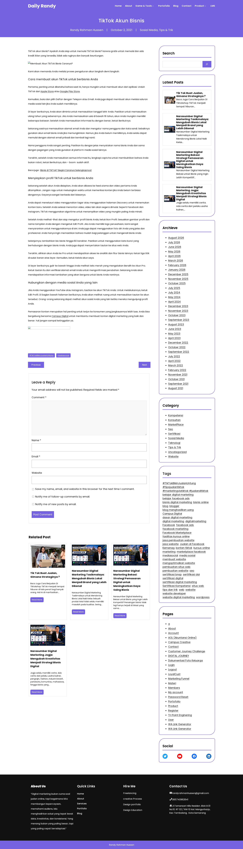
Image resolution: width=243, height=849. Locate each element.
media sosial (187, 555)
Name (36, 440)
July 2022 (174, 356)
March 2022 (175, 365)
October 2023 (176, 315)
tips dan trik (170, 589)
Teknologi (174, 442)
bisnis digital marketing (177, 502)
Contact (173, 647)
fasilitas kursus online (176, 536)
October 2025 (177, 283)
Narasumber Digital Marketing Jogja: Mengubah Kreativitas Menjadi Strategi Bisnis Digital (45, 658)
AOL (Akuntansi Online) (182, 637)
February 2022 (177, 370)
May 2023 (174, 333)
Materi (172, 683)
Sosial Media (149, 30)
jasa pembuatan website (178, 540)
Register (173, 710)
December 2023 (178, 306)
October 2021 (176, 379)
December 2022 (178, 342)
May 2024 (174, 297)
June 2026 (174, 247)
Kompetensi (175, 415)
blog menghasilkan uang (178, 510)
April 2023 (174, 338)
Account (173, 633)
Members (174, 688)
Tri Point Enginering (180, 715)
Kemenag (169, 548)
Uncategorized (177, 452)
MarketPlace (176, 424)
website (190, 589)
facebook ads (185, 525)
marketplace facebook (191, 551)
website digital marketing (179, 597)
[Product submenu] (206, 6)
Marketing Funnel (178, 678)
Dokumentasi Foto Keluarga (185, 660)
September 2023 (178, 320)
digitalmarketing (195, 521)
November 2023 (178, 311)
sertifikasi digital (173, 578)
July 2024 (174, 292)
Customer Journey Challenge (186, 651)
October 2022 (176, 347)
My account (175, 692)
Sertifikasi (174, 433)
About (172, 628)
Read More (37, 599)
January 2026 (176, 269)
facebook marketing (175, 529)
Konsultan (174, 420)
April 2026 (174, 256)
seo (192, 570)
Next (144, 364)
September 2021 (178, 383)
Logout (172, 669)
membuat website (174, 559)
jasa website (171, 544)
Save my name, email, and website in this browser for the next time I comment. (84, 489)
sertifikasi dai (191, 574)
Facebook (169, 525)
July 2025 (174, 288)
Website (37, 473)
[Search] (206, 64)
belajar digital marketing (178, 494)
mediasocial (63, 355)
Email (36, 456)
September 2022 (178, 351)
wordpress (203, 597)
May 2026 (174, 251)
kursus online (202, 548)
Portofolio (174, 701)
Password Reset (178, 697)
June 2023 (174, 329)
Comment (39, 397)
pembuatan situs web (176, 567)
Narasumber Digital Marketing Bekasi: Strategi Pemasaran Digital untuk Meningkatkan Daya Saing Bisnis (127, 580)
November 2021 (177, 374)
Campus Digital (60, 316)
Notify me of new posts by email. (55, 504)
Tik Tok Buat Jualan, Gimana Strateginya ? (45, 575)
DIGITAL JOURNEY (178, 656)
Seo (170, 429)
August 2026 (176, 237)
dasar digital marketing (177, 517)
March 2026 (175, 260)
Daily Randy (42, 6)
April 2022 (174, 361)
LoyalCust (174, 674)
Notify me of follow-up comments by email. (62, 496)
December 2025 (178, 274)
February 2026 (177, 265)
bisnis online (201, 502)
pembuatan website (175, 570)
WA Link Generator (179, 724)
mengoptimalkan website (179, 563)
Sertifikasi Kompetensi (177, 586)
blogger (174, 506)
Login (171, 665)
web (181, 589)
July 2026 (174, 242)
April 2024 (174, 301)
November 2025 (178, 279)
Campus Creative (179, 642)
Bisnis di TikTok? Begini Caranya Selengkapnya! (66, 170)
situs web (198, 586)
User (171, 719)
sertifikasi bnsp (172, 574)
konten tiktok (184, 548)
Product (173, 706)
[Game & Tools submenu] (153, 6)
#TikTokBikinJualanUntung (41, 355)
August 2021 (175, 388)
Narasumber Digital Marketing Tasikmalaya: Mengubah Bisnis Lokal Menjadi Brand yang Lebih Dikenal (89, 578)
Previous (36, 364)
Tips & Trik (166, 30)
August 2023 (176, 324)
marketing (169, 551)
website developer (174, 593)
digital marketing (173, 521)
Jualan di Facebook (192, 544)
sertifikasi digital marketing (180, 582)
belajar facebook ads (176, 498)
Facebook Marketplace (177, 532)
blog (165, 506)
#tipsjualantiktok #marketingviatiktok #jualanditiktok (185, 489)
